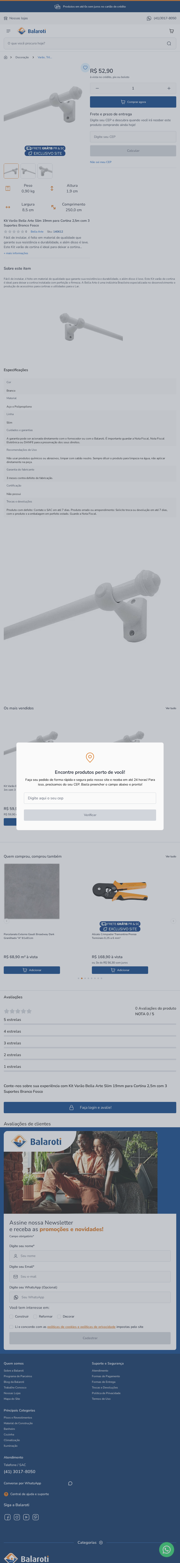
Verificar (90, 815)
